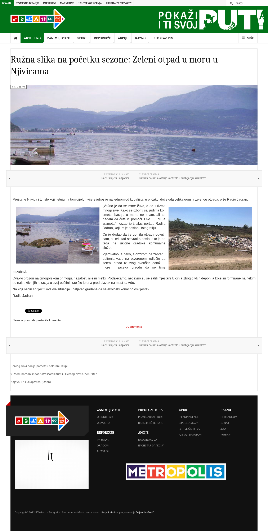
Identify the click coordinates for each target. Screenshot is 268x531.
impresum (49, 3)
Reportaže (102, 38)
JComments (134, 326)
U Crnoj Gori (106, 417)
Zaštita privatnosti (118, 3)
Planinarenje (189, 417)
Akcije (123, 38)
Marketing (67, 3)
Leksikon (113, 512)
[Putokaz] (37, 19)
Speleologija (188, 422)
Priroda (102, 439)
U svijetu (103, 422)
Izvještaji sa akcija (151, 445)
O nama (7, 3)
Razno (140, 38)
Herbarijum (228, 417)
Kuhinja (225, 434)
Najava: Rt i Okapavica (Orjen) (30, 382)
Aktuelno (32, 38)
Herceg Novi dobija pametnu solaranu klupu (39, 366)
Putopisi (102, 451)
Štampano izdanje (27, 3)
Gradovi (102, 445)
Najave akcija (147, 439)
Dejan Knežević (145, 512)
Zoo (223, 428)
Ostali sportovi (190, 434)
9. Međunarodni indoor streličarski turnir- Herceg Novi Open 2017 (53, 374)
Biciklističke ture (150, 422)
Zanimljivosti (59, 38)
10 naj (224, 422)
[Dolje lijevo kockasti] (52, 464)
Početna (16, 38)
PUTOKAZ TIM (163, 38)
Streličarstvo (189, 428)
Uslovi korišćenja (90, 3)
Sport (82, 38)
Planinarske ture (151, 417)
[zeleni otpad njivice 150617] (57, 235)
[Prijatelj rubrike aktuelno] (175, 471)
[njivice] (210, 238)
